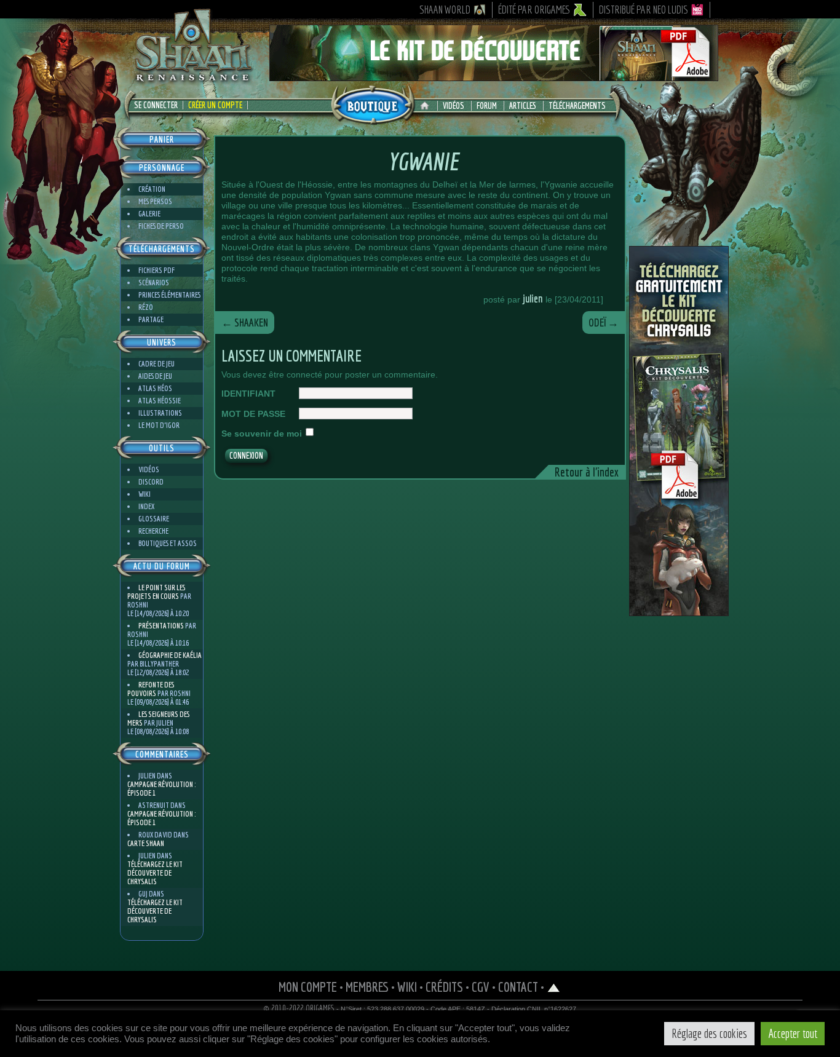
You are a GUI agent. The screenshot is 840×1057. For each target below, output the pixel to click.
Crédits (444, 986)
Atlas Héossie (159, 400)
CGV (480, 986)
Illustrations (160, 413)
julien (533, 298)
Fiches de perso (161, 226)
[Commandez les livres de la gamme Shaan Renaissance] (373, 104)
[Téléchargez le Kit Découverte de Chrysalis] (679, 611)
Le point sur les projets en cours (156, 592)
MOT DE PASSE (253, 414)
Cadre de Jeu (156, 363)
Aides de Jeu (155, 376)
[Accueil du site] (427, 106)
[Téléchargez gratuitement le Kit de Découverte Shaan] (494, 76)
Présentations (161, 625)
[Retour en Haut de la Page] (554, 986)
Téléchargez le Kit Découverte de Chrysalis (155, 873)
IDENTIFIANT (248, 393)
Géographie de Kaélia (170, 655)
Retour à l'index (587, 472)
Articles (522, 106)
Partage (151, 319)
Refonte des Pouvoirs (150, 689)
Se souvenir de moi (261, 433)
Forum (487, 106)
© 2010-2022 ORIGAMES (299, 1008)
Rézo (145, 307)
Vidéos (453, 106)
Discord (151, 481)
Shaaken (244, 322)
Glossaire (153, 518)
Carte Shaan (145, 843)
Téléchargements (577, 106)
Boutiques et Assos (167, 543)
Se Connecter (156, 105)
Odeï (603, 322)
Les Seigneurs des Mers (158, 718)
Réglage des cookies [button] (709, 1033)
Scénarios (153, 282)
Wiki (144, 494)
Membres (367, 986)
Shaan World (444, 9)
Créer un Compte (215, 105)
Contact (518, 986)
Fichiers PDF (156, 270)
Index (146, 506)
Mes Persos (155, 201)
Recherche (153, 531)
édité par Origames (534, 9)
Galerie (149, 213)
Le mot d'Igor (159, 425)
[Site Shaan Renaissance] (192, 80)
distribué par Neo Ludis (643, 9)
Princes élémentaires (169, 294)
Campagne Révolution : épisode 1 (161, 789)
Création (151, 189)
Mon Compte (308, 986)
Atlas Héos (155, 388)
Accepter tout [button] (792, 1033)
